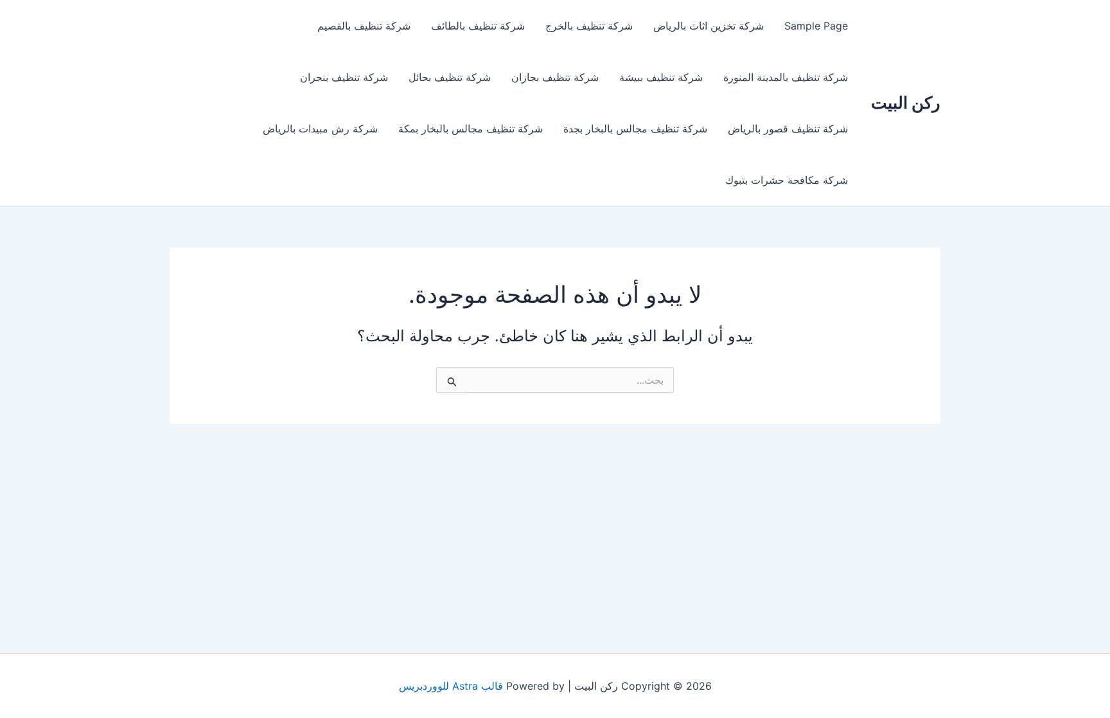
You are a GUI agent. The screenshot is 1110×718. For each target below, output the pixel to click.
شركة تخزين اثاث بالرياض (708, 25)
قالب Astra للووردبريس (451, 685)
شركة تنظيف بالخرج (589, 25)
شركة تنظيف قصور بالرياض (788, 128)
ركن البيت (905, 102)
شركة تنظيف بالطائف (478, 25)
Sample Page (816, 25)
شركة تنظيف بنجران (344, 77)
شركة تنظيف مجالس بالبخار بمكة (470, 128)
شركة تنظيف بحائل (450, 77)
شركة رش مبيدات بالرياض (320, 128)
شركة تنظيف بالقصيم (363, 25)
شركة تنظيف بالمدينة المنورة (785, 77)
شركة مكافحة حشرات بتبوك (786, 180)
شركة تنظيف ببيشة (661, 77)
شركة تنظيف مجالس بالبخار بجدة (635, 128)
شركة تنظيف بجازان (555, 77)
